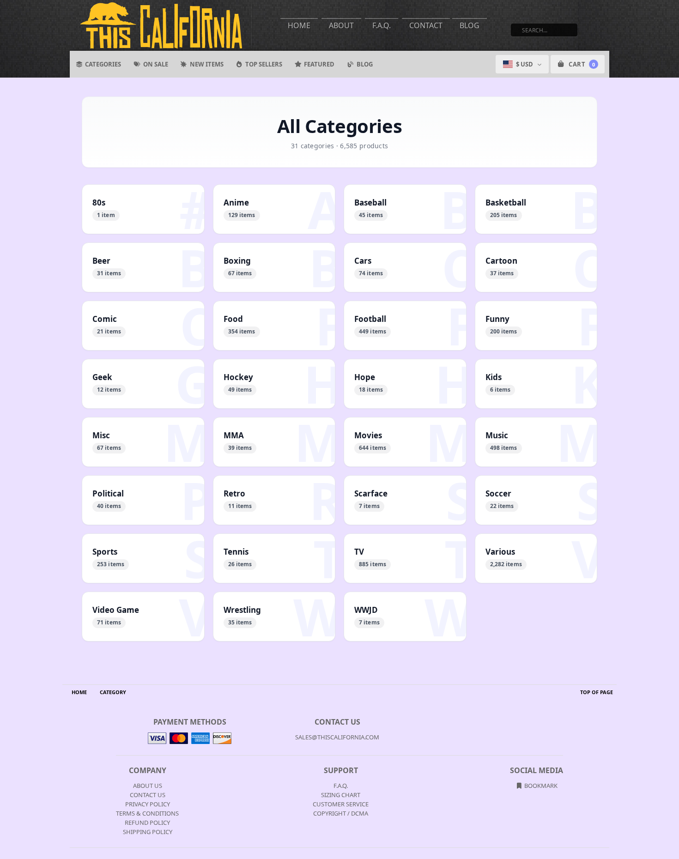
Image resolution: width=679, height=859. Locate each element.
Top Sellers (263, 64)
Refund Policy (147, 822)
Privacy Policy (147, 804)
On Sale (155, 64)
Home (299, 25)
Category (113, 692)
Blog (469, 25)
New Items (207, 64)
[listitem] (143, 209)
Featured (319, 64)
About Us (147, 785)
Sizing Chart (340, 795)
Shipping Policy (147, 832)
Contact (426, 25)
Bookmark (540, 785)
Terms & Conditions (147, 813)
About (341, 25)
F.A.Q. (381, 25)
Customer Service (341, 804)
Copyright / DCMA (340, 813)
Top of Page (596, 692)
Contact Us (147, 795)
